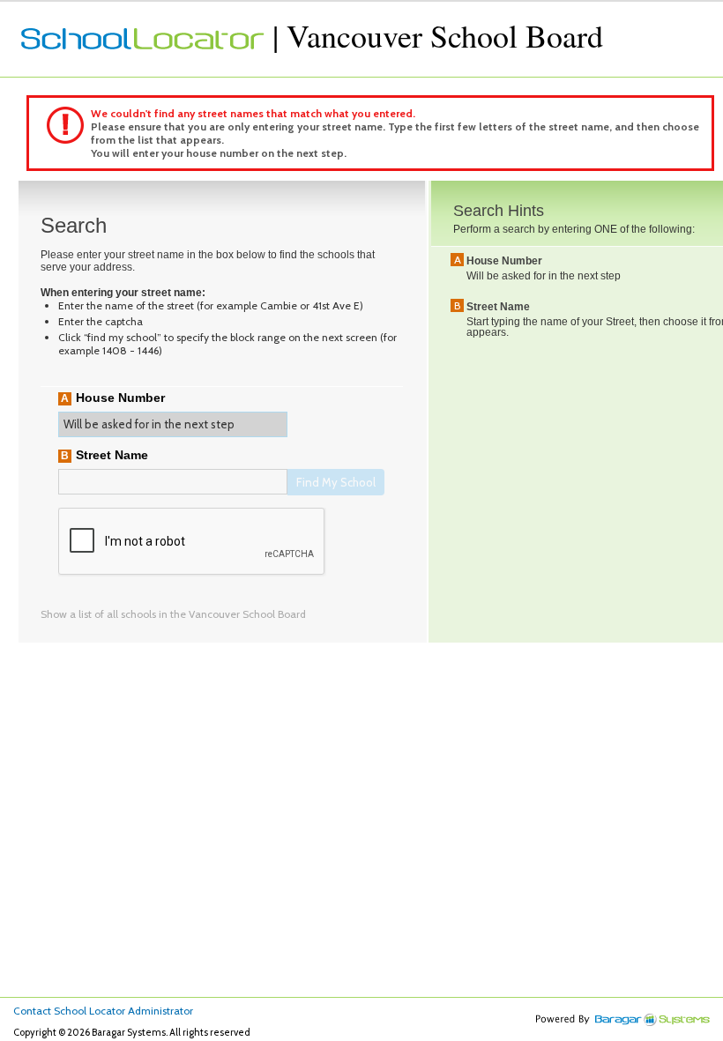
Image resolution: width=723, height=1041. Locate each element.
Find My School (336, 482)
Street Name (112, 455)
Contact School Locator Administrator (103, 1010)
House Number (120, 397)
